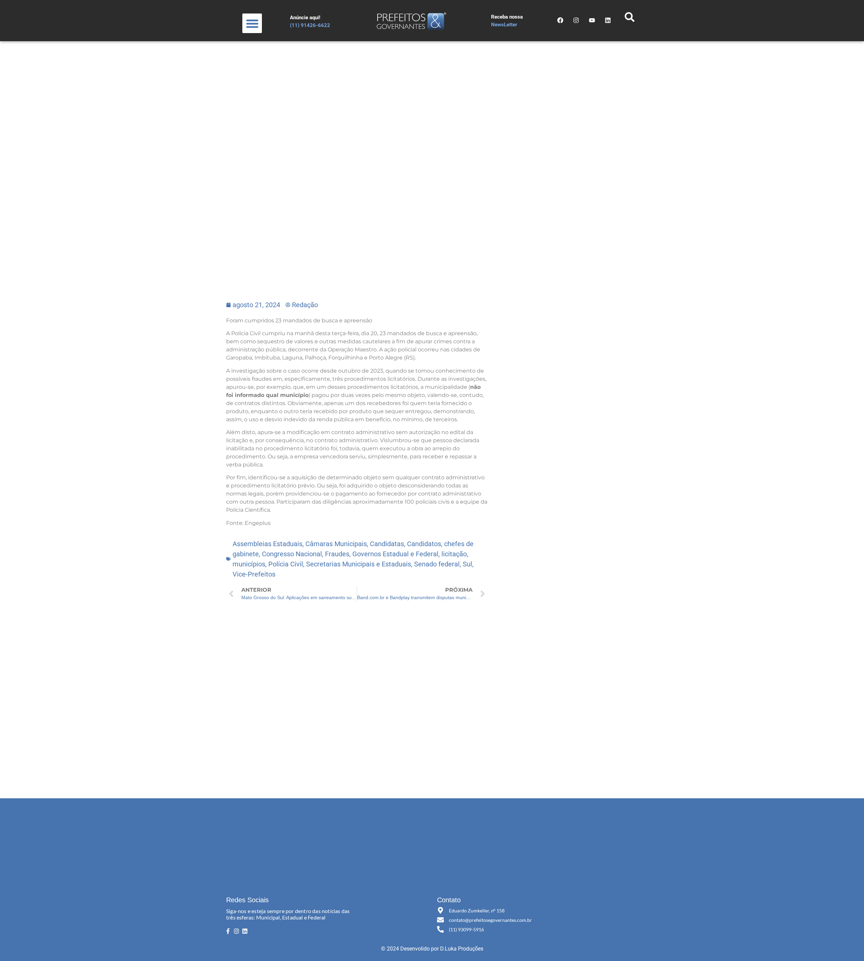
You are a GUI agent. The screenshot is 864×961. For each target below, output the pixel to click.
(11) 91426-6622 (310, 25)
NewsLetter (504, 25)
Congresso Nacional (292, 554)
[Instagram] (576, 20)
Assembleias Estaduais (267, 544)
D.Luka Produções (461, 948)
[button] (252, 23)
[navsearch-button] (629, 19)
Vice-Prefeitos (254, 574)
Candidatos (424, 544)
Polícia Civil (285, 564)
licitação (454, 554)
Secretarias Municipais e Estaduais (358, 564)
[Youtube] (592, 20)
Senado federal (437, 564)
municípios (249, 564)
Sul (467, 564)
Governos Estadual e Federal (395, 554)
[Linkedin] (245, 931)
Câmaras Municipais (336, 544)
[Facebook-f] (227, 931)
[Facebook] (560, 20)
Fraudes (337, 554)
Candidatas (387, 544)
